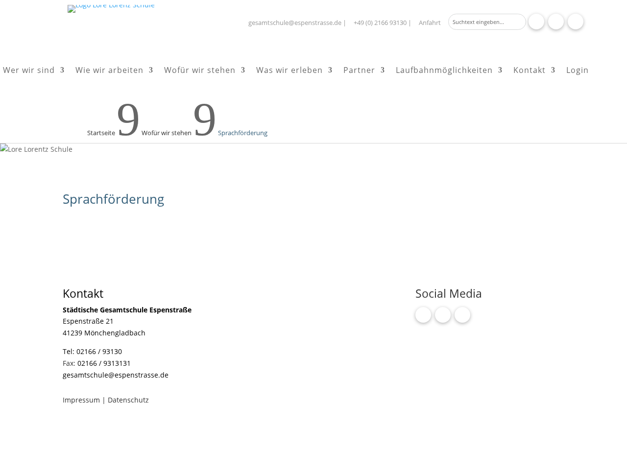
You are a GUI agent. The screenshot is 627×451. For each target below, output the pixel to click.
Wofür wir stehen (200, 71)
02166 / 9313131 (104, 363)
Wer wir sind (29, 71)
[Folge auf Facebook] (536, 21)
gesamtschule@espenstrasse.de (294, 22)
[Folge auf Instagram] (556, 21)
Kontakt (529, 71)
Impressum (82, 399)
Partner (359, 71)
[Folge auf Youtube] (575, 21)
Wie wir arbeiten (109, 71)
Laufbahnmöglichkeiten (444, 71)
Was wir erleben (289, 71)
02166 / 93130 (99, 351)
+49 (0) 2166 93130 (380, 22)
